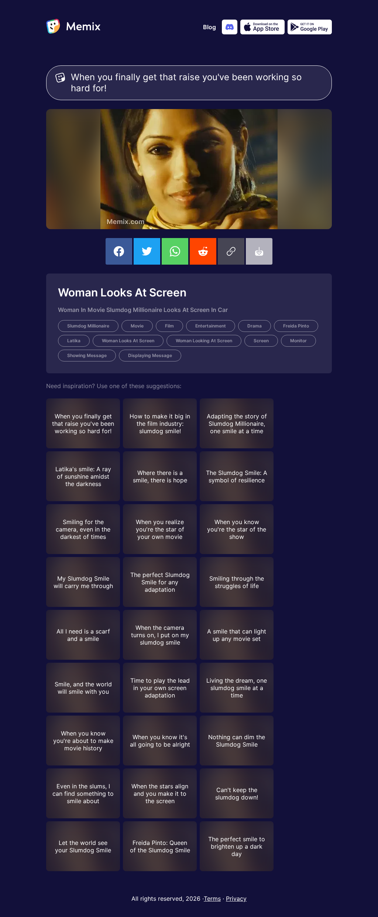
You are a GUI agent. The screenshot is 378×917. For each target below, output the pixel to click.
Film (169, 326)
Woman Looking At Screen (204, 340)
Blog (209, 27)
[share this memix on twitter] (147, 251)
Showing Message (87, 355)
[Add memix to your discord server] (229, 27)
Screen (261, 340)
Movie (137, 326)
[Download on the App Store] (262, 27)
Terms (212, 898)
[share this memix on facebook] (119, 251)
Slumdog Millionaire (88, 326)
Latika (73, 340)
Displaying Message (150, 355)
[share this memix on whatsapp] (175, 251)
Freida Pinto (296, 326)
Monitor (298, 340)
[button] (231, 251)
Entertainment (210, 326)
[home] (73, 27)
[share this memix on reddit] (203, 251)
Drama (254, 326)
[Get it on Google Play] (310, 27)
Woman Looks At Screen (128, 340)
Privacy (236, 898)
